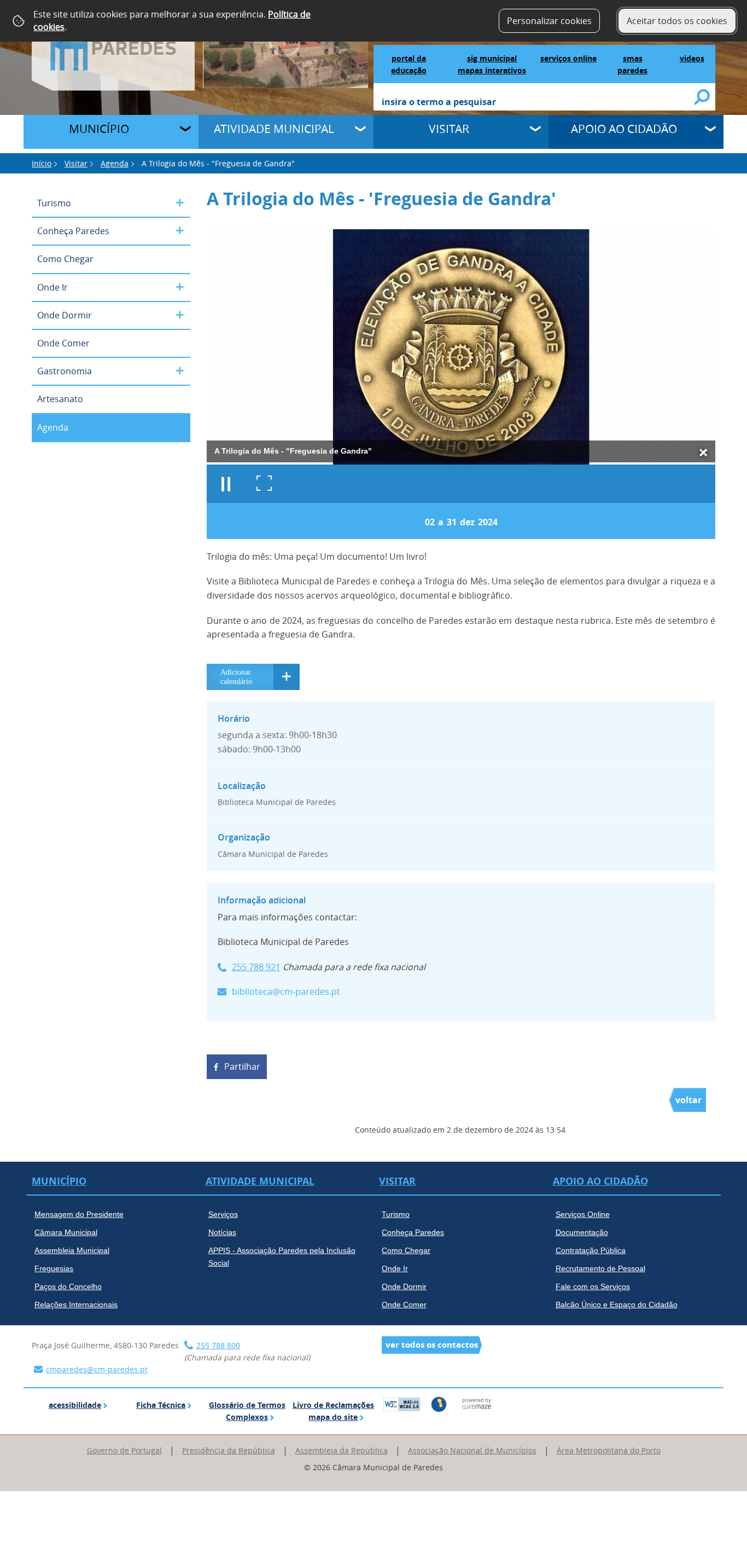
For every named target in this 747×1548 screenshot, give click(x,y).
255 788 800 (218, 1345)
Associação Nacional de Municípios (472, 1450)
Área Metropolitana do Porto (609, 1450)
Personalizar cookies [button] (549, 21)
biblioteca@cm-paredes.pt (286, 991)
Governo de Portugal (124, 1450)
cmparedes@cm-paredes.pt (97, 1369)
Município (99, 128)
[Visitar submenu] (536, 130)
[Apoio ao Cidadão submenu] (711, 130)
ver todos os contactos (432, 1344)
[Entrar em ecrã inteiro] (264, 484)
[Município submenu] (186, 130)
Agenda (115, 163)
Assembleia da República (341, 1450)
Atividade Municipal (274, 128)
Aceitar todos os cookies (677, 21)
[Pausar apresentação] (226, 484)
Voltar (688, 1100)
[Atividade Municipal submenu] (361, 130)
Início (41, 163)
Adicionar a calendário (253, 677)
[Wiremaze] (477, 1403)
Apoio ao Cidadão (624, 128)
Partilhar (242, 1066)
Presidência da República (228, 1450)
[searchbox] (538, 103)
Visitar (449, 128)
